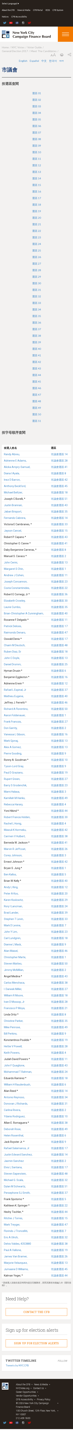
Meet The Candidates (44, 51)
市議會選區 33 (59, 524)
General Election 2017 (15, 51)
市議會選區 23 (59, 581)
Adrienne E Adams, (15, 460)
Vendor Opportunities (26, 1395)
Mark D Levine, (12, 925)
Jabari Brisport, (13, 511)
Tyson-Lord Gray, (14, 766)
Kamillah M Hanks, (14, 798)
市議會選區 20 (59, 893)
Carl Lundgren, (12, 938)
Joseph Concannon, (15, 581)
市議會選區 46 (59, 702)
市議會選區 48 (59, 645)
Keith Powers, (12, 1052)
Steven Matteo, (13, 963)
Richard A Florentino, (16, 708)
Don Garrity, (10, 728)
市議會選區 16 (59, 677)
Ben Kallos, (10, 874)
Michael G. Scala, (14, 1180)
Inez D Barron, (12, 479)
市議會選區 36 (59, 594)
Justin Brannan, (13, 505)
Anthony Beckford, (15, 486)
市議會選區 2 (58, 556)
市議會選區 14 (59, 454)
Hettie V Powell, (13, 1046)
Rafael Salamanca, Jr (16, 1148)
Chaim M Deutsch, (14, 645)
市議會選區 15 (59, 530)
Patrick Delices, (13, 626)
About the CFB (8, 10)
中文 (44, 60)
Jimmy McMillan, (14, 969)
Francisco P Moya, (14, 1008)
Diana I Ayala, (12, 473)
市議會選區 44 (59, 810)
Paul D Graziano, (13, 772)
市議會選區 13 (59, 562)
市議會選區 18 (59, 492)
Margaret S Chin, (14, 568)
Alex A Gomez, (12, 747)
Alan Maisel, (11, 950)
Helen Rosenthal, (14, 1135)
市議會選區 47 (59, 632)
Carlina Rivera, (12, 1110)
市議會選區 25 (59, 664)
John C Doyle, (12, 657)
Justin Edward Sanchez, (18, 1154)
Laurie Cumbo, (12, 607)
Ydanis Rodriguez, (14, 1116)
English (23, 60)
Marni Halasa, (12, 791)
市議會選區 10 (59, 759)
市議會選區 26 (59, 848)
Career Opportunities (26, 1392)
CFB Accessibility (19, 17)
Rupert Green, (12, 778)
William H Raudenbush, (17, 1084)
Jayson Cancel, (13, 530)
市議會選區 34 (59, 1097)
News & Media (23, 10)
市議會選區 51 (59, 498)
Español (34, 60)
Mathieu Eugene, (14, 696)
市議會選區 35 (59, 511)
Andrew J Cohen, (14, 575)
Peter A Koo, (11, 893)
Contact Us (38, 1388)
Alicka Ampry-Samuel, (17, 467)
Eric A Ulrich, (11, 1237)
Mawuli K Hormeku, (15, 829)
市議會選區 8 (58, 473)
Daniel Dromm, (12, 664)
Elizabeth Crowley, (14, 600)
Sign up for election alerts (36, 1343)
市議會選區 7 (58, 925)
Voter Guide (34, 47)
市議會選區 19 (59, 772)
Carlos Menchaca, (14, 982)
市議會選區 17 (59, 626)
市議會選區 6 (58, 670)
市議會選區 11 (59, 575)
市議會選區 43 (59, 505)
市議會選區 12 (59, 683)
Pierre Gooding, (13, 753)
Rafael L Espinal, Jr (15, 689)
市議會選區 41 (59, 467)
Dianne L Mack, (13, 944)
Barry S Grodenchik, (15, 785)
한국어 (53, 60)
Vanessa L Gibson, (14, 734)
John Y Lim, (11, 931)
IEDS (47, 10)
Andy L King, (11, 887)
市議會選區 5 (58, 874)
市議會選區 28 (59, 460)
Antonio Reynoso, (14, 1097)
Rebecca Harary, (13, 804)
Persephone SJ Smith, (17, 1192)
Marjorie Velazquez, (16, 1262)
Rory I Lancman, (13, 906)
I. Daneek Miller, (13, 989)
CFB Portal (38, 10)
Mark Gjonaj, (11, 740)
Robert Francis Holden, (17, 817)
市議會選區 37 (59, 689)
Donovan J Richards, (16, 1103)
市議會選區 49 (59, 798)
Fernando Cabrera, (15, 517)
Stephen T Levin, (14, 919)
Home (5, 47)
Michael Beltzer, (13, 492)
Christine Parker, (13, 1020)
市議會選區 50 (59, 708)
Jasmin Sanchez (14, 1160)
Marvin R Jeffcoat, (15, 848)
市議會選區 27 (59, 721)
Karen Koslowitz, (13, 899)
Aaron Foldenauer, (14, 715)
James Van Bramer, (15, 1256)
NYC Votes (18, 47)
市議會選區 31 (59, 1103)
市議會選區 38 (59, 836)
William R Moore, (13, 995)
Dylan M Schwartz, (15, 1186)
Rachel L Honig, (13, 823)
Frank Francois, (13, 721)
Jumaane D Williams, (16, 1269)
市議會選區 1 (58, 568)
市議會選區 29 (59, 899)
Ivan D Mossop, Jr (14, 1001)
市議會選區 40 (59, 613)
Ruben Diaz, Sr (12, 651)
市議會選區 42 (59, 479)
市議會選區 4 (58, 804)
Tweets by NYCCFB (17, 1365)
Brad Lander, (11, 912)
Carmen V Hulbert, (14, 836)
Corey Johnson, (13, 855)
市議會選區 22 (59, 587)
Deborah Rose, (12, 1129)
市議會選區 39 (59, 912)
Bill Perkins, (10, 1033)
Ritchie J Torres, (13, 1218)
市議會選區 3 (58, 791)
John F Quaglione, (14, 1065)
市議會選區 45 (59, 486)
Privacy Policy (43, 1399)
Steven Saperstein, (15, 1173)
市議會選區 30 (59, 600)
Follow (62, 1360)
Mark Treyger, (12, 1224)
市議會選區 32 (59, 1180)
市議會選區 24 (59, 906)
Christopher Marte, (15, 957)
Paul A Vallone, (13, 1250)
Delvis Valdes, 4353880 (17, 1243)
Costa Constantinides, (17, 587)
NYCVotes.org (22, 1388)
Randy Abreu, (12, 454)
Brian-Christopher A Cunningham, (24, 613)
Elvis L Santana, (13, 1167)
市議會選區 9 (58, 753)
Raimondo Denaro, (15, 632)
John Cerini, (11, 562)
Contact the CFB (36, 1312)
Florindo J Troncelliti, (16, 1230)
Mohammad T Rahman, (18, 1071)
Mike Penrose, (12, 1027)
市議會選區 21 (59, 1008)
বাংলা (61, 60)
